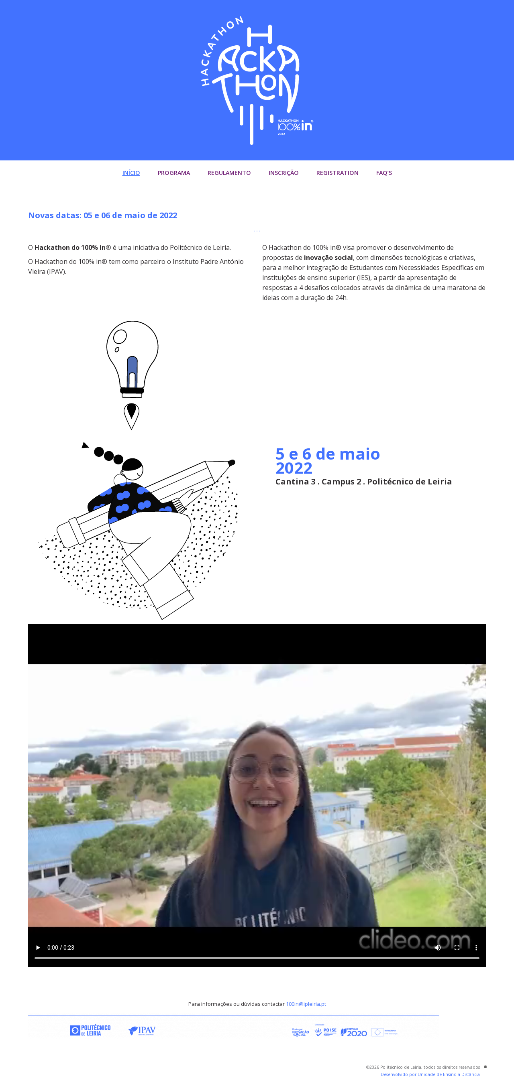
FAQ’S (384, 172)
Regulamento (229, 172)
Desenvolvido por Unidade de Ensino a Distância (430, 1074)
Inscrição (284, 172)
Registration (337, 172)
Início (131, 172)
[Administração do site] (485, 1066)
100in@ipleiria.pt (306, 1003)
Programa (174, 172)
